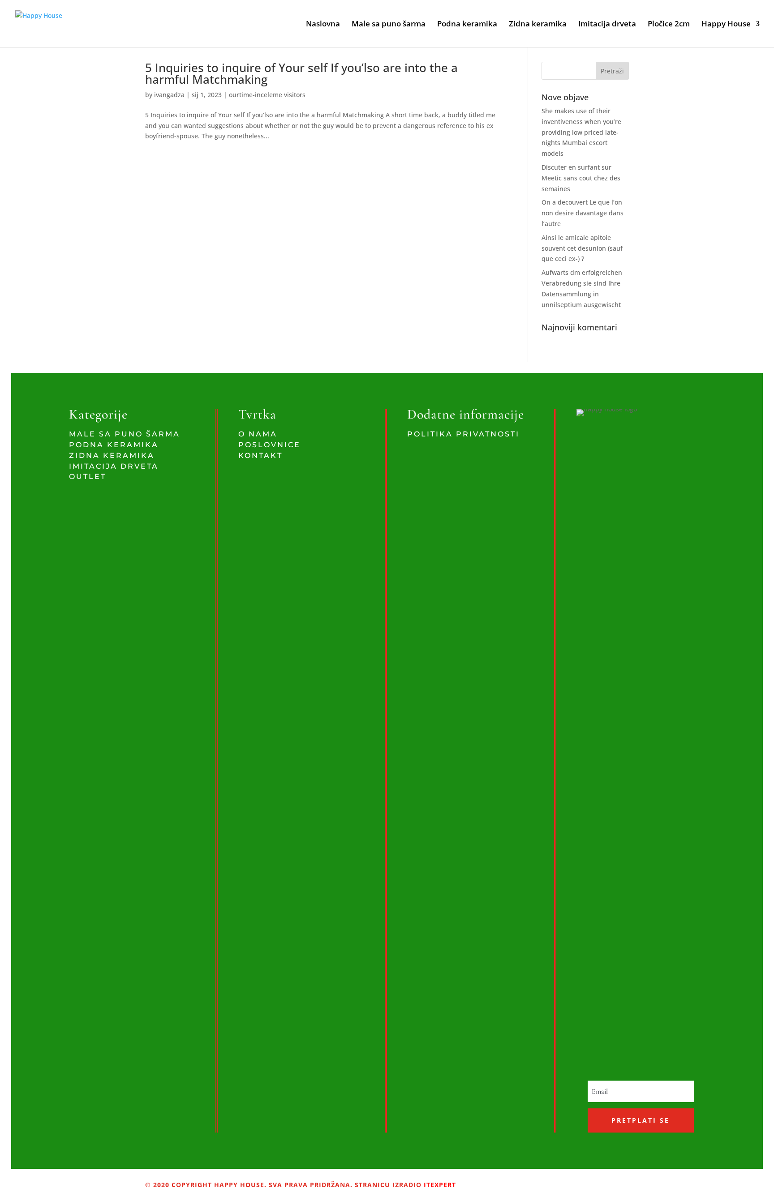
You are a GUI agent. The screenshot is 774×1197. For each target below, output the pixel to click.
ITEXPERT (438, 1184)
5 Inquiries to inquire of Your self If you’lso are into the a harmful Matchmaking (301, 73)
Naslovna (323, 25)
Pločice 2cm (669, 25)
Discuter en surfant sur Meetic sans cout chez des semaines (581, 178)
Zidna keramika (538, 25)
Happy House (726, 25)
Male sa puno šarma (389, 25)
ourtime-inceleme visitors (267, 94)
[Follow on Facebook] (493, 1181)
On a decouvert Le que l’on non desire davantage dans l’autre (583, 213)
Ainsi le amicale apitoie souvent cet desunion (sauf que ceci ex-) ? (582, 248)
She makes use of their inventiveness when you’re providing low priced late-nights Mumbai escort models (581, 132)
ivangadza (169, 94)
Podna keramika (467, 25)
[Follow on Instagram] (512, 1181)
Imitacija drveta (607, 25)
